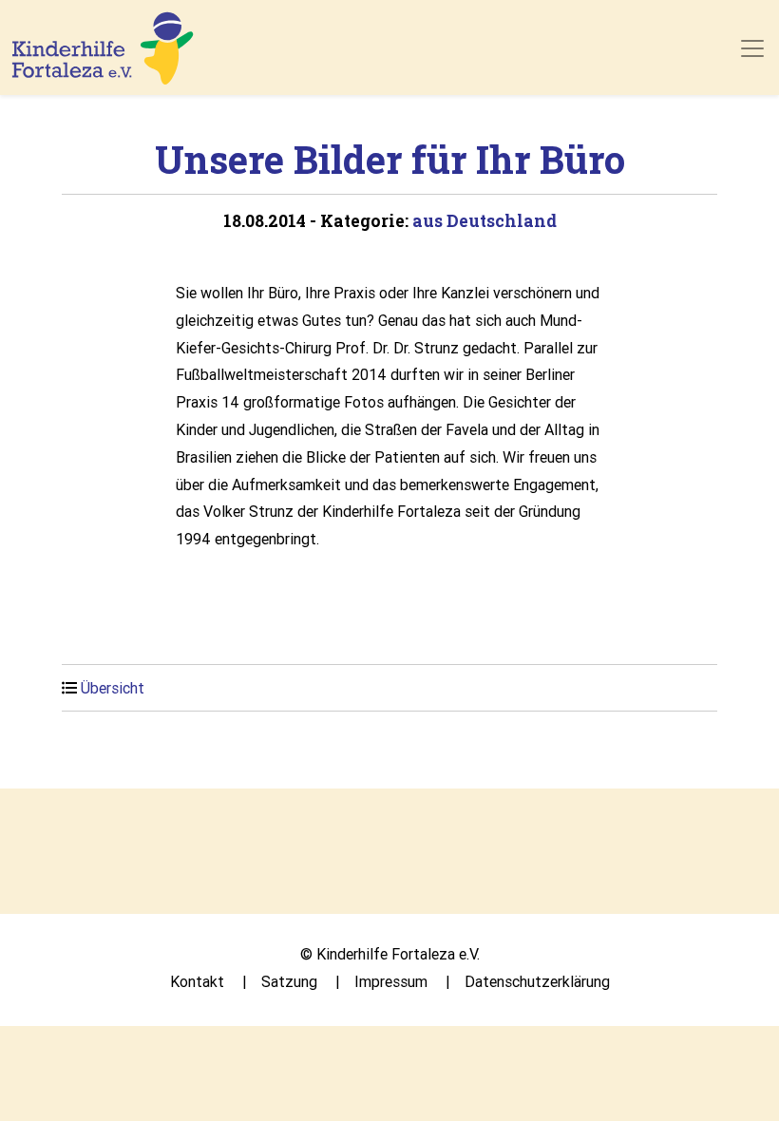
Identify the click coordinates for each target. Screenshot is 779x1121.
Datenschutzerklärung (537, 981)
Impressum (391, 981)
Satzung (289, 981)
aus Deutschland (484, 221)
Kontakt (197, 981)
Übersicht (112, 687)
